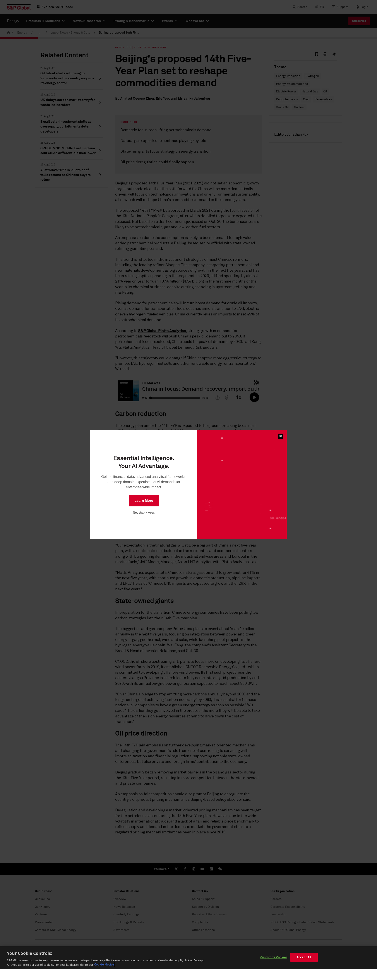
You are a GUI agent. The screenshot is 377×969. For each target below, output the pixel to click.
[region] (188, 957)
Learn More (143, 500)
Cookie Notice (104, 964)
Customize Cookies (273, 957)
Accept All (304, 957)
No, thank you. (144, 512)
